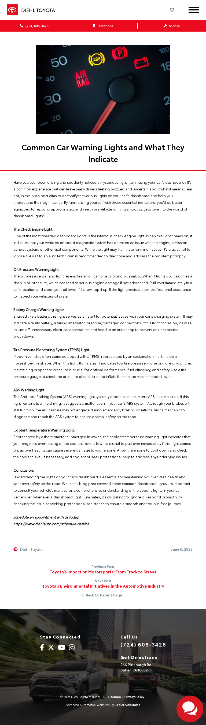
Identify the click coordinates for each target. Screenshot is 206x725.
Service (174, 25)
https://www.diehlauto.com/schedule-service (51, 523)
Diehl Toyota (31, 549)
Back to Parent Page (104, 595)
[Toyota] (12, 10)
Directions (105, 25)
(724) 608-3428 (37, 25)
